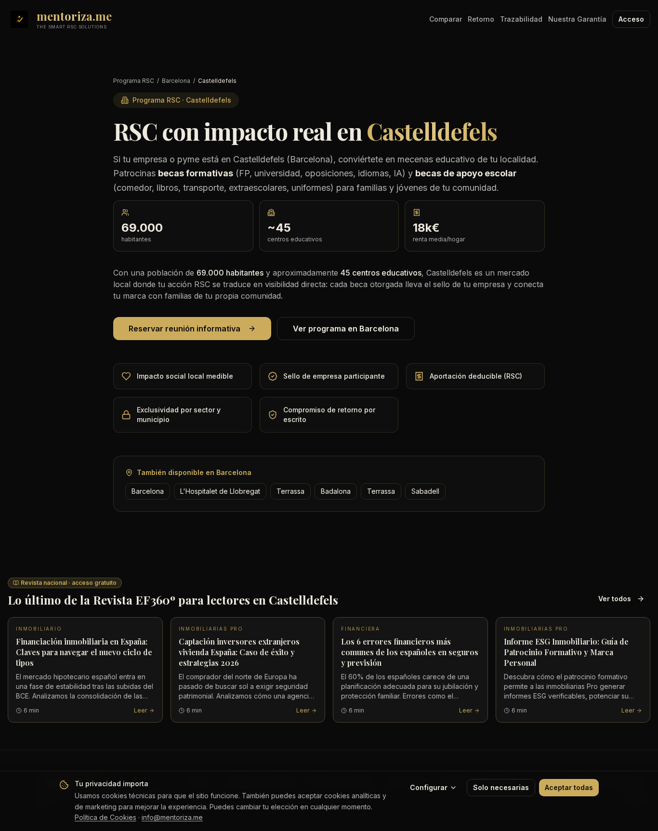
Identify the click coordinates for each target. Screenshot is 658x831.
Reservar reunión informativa (184, 328)
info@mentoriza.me (172, 817)
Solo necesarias (501, 787)
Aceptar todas (569, 787)
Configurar (428, 787)
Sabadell (425, 491)
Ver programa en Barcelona (346, 328)
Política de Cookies (105, 817)
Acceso (631, 19)
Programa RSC (133, 80)
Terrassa (290, 491)
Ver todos (614, 598)
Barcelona (176, 80)
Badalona (336, 491)
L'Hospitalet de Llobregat (220, 491)
